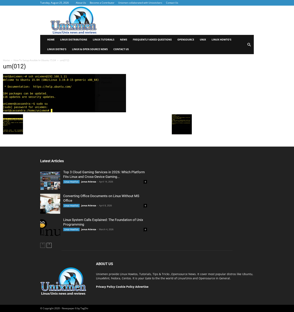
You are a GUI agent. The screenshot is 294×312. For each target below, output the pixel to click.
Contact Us (172, 2)
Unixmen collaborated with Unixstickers (140, 2)
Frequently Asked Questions (152, 39)
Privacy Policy (105, 287)
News (123, 39)
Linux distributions (73, 39)
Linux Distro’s (56, 49)
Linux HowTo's (71, 181)
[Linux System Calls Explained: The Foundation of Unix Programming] (50, 228)
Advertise (141, 287)
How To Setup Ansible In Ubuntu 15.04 (35, 60)
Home (51, 39)
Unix (203, 39)
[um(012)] (64, 111)
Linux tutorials (103, 39)
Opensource (185, 39)
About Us (81, 2)
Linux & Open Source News (90, 49)
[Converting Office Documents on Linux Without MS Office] (50, 204)
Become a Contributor (102, 2)
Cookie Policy (125, 287)
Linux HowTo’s (221, 39)
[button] (249, 46)
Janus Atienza (88, 181)
